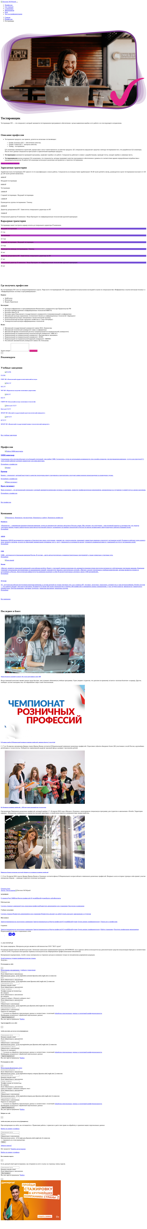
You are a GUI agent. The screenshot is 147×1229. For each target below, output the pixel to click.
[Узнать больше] (34, 517)
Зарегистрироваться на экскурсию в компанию (17, 921)
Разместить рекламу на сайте (51, 914)
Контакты (57, 898)
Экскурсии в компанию (76, 906)
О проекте (4, 898)
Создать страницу (7, 914)
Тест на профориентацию (13, 14)
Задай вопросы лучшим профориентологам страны (18, 958)
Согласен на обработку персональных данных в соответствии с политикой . (52, 1013)
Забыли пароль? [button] (6, 1145)
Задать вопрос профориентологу (89, 921)
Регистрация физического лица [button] (11, 1068)
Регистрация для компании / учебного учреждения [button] (18, 970)
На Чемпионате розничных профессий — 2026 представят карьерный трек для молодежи (23, 807)
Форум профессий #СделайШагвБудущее (32, 898)
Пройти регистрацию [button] (18, 1149)
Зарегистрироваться (8, 1017)
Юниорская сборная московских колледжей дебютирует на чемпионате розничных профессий (24, 872)
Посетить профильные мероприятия (126, 929)
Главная (7, 17)
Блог (6, 12)
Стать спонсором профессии (30, 906)
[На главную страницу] (8, 1)
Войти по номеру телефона (10, 1128)
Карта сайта (50, 898)
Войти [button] (22, 1019)
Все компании (5, 599)
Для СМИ (11, 898)
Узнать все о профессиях (109, 921)
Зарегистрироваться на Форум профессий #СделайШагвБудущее (55, 921)
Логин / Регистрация (8, 890)
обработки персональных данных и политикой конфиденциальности (78, 1013)
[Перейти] (45, 672)
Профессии (8, 5)
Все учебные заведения (9, 435)
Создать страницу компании (10, 906)
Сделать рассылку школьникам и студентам (76, 914)
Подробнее (4, 529)
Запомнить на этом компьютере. (14, 1140)
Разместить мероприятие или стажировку (54, 906)
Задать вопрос (5, 351)
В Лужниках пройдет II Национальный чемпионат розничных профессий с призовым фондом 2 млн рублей (28, 742)
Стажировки (9, 8)
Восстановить (6, 1173)
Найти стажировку (107, 929)
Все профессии (6, 502)
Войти (3, 1142)
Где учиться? (9, 7)
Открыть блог (5, 888)
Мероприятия (9, 10)
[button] (10, 163)
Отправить (33, 351)
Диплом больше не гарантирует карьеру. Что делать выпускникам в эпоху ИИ (21, 676)
